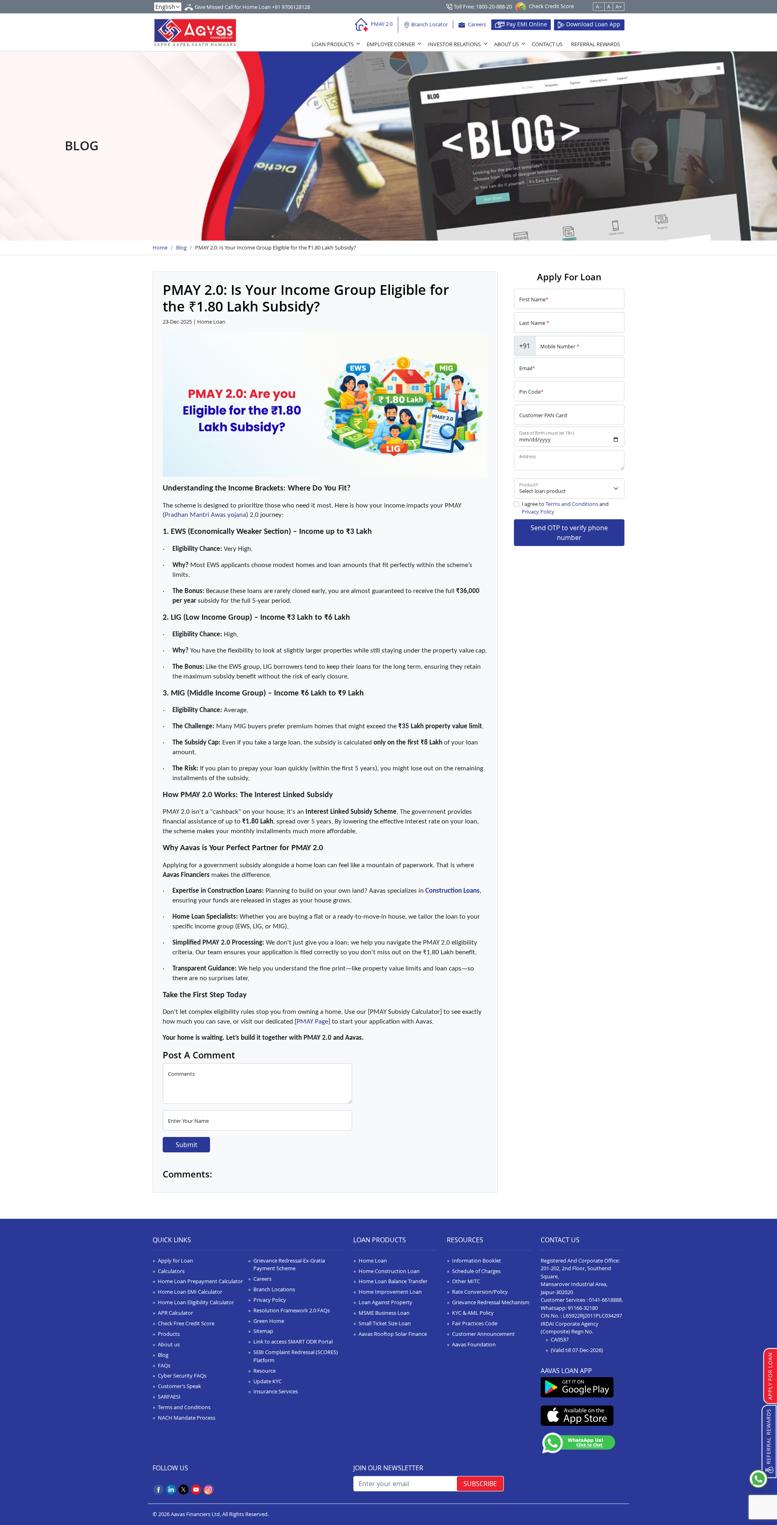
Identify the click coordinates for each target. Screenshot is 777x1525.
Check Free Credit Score (186, 1323)
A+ (619, 6)
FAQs (164, 1365)
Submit (186, 1144)
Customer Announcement (483, 1333)
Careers (476, 24)
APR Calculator (175, 1312)
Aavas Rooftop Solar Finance (393, 1333)
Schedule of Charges (476, 1271)
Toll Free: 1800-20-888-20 (482, 6)
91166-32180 (583, 1308)
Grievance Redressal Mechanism (490, 1302)
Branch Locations (274, 1289)
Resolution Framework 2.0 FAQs (291, 1310)
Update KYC (267, 1381)
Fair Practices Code (474, 1323)
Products (169, 1333)
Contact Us (547, 44)
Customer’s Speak (179, 1386)
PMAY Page (312, 1021)
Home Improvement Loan (390, 1291)
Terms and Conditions (572, 504)
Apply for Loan (175, 1260)
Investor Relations (454, 44)
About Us (506, 44)
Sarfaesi (169, 1396)
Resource (264, 1370)
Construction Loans (452, 890)
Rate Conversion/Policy (480, 1291)
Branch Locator (429, 24)
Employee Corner (391, 44)
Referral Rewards (595, 44)
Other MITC (466, 1281)
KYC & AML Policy (473, 1312)
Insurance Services (275, 1391)
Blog (163, 1355)
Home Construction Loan (389, 1271)
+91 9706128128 (291, 7)
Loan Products (333, 44)
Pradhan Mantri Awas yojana (205, 515)
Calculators (171, 1271)
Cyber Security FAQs (182, 1375)
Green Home (268, 1321)
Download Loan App (592, 24)
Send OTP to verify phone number (569, 532)
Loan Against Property (385, 1302)
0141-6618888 (605, 1299)
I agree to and (565, 508)
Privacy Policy (538, 511)
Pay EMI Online (526, 24)
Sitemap (263, 1331)
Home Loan (373, 1260)
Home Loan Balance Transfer (393, 1281)
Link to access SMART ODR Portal (293, 1341)
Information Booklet (476, 1260)
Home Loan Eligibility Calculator (196, 1302)
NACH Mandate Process (186, 1417)
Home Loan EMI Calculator (190, 1291)
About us (169, 1344)
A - (599, 6)
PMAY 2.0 (381, 24)
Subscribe (480, 1483)
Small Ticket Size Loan (385, 1323)
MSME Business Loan (384, 1312)
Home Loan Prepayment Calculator (200, 1281)
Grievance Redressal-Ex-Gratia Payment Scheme (289, 1264)
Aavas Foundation (474, 1344)
